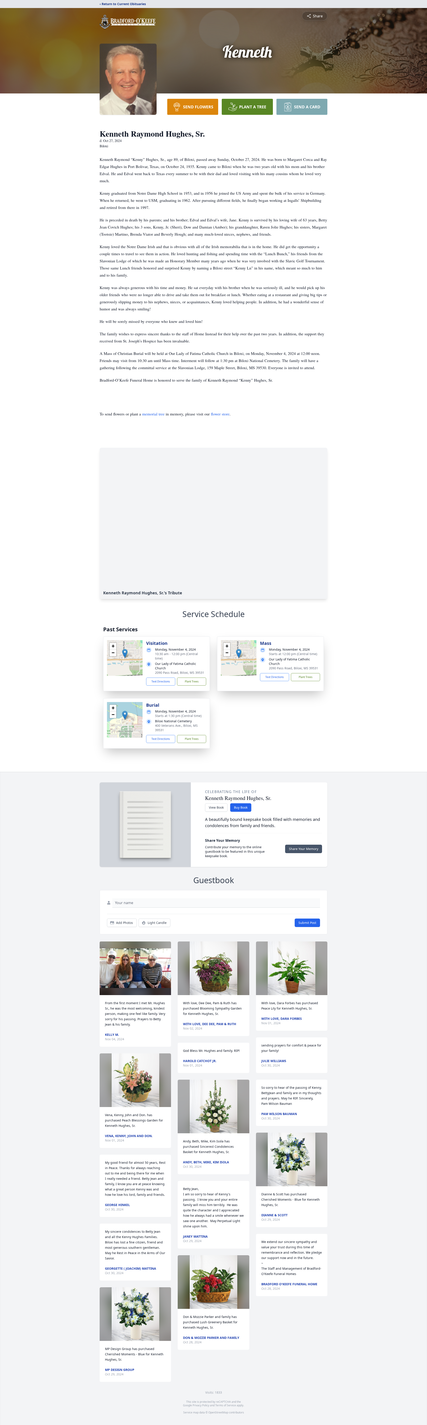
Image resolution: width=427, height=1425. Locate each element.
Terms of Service (225, 1405)
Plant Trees (192, 681)
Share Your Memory (303, 849)
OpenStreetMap (218, 1412)
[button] (125, 653)
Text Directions (160, 681)
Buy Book (241, 807)
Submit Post (307, 923)
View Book (216, 807)
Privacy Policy (201, 1405)
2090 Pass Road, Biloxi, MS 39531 (179, 672)
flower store (220, 414)
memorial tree (153, 414)
